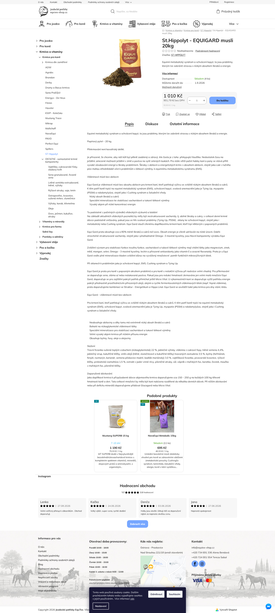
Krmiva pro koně (51, 57)
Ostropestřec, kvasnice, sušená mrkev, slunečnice (61, 197)
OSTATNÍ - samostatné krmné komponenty (61, 160)
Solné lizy (47, 231)
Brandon (50, 77)
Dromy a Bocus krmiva (57, 87)
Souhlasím (174, 594)
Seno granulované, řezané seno (62, 176)
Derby (48, 82)
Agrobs (49, 72)
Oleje (51, 208)
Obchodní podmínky (73, 2)
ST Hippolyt (51, 153)
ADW (48, 67)
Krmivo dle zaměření (56, 62)
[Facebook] (195, 563)
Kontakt (53, 2)
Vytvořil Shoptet (228, 609)
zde (132, 598)
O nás (41, 2)
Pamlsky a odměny (52, 236)
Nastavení (100, 606)
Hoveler (49, 108)
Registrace (229, 2)
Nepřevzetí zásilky (48, 577)
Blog (40, 564)
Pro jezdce (46, 40)
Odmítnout (156, 594)
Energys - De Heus (55, 97)
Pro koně (45, 46)
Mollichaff (50, 128)
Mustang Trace (53, 118)
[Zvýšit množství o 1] (204, 100)
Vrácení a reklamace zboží (52, 581)
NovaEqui (50, 133)
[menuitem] (49, 24)
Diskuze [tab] (151, 124)
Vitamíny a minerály (53, 221)
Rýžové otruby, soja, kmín (61, 190)
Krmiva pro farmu (52, 226)
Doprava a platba (47, 573)
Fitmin (48, 102)
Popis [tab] (129, 124)
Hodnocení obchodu (137, 485)
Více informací (170, 73)
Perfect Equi (51, 143)
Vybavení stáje (49, 242)
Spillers (49, 148)
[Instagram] (202, 563)
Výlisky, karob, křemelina (61, 203)
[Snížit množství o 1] (190, 100)
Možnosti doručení (172, 87)
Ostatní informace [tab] (184, 124)
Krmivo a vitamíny (51, 51)
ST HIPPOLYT (178, 54)
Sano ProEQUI (52, 92)
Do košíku (222, 100)
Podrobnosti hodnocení (207, 50)
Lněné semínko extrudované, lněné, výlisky (63, 184)
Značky (44, 258)
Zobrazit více (137, 524)
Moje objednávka (47, 590)
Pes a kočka (47, 247)
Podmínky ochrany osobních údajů (103, 2)
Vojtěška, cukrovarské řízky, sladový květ (63, 168)
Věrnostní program (48, 586)
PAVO (48, 138)
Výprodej (45, 253)
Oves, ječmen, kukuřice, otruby (60, 215)
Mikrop (49, 123)
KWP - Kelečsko (53, 113)
